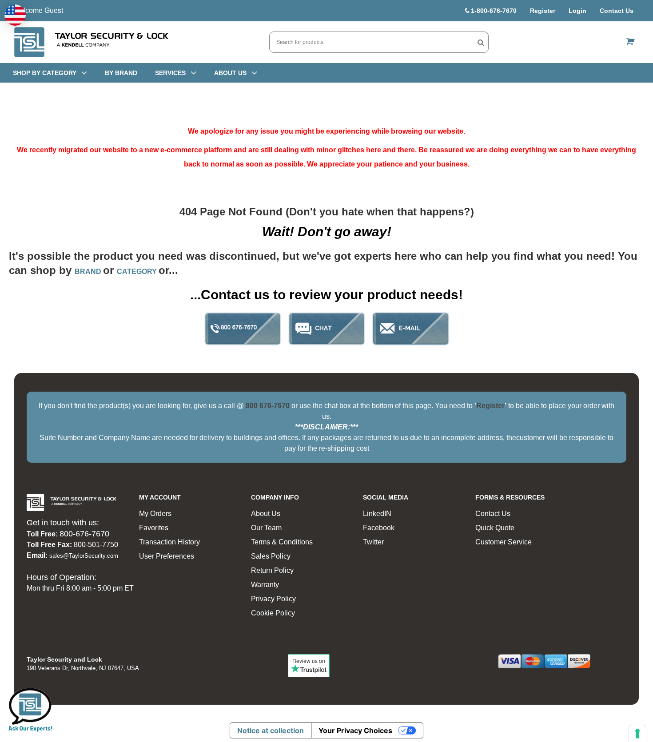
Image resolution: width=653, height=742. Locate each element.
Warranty (265, 584)
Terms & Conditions (282, 542)
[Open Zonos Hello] (15, 15)
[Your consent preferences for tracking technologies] (637, 733)
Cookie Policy (273, 613)
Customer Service (503, 542)
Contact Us (616, 10)
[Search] (481, 42)
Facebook (378, 528)
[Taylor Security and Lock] (90, 42)
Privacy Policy (273, 599)
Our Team (266, 528)
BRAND (89, 271)
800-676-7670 (84, 533)
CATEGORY (138, 271)
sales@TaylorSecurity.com (83, 555)
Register (542, 10)
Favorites (153, 528)
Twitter (373, 542)
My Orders (155, 513)
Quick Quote (494, 528)
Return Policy (272, 570)
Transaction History (169, 542)
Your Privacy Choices (355, 730)
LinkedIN (377, 513)
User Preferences (166, 556)
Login (577, 10)
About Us (265, 513)
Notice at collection (270, 730)
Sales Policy (271, 556)
